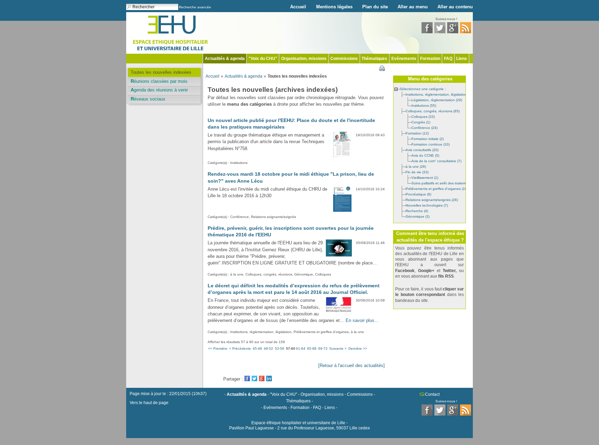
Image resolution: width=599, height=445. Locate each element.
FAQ (448, 58)
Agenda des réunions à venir (159, 90)
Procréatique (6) (418, 194)
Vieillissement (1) (424, 177)
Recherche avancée (195, 7)
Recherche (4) (417, 210)
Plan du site (375, 6)
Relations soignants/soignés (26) (432, 199)
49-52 (268, 348)
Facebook (247, 378)
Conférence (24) (424, 127)
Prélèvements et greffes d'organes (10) (437, 188)
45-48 (257, 348)
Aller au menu (413, 6)
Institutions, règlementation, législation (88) (440, 94)
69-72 (323, 348)
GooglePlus (261, 378)
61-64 (300, 348)
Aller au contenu (455, 6)
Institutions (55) (423, 105)
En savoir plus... (362, 320)
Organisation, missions (304, 58)
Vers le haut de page (149, 403)
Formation (430, 58)
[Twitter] (439, 31)
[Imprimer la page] (382, 68)
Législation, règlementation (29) (436, 100)
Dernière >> (357, 348)
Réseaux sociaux (148, 99)
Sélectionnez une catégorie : (423, 88)
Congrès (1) (420, 122)
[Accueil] (170, 32)
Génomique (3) (417, 216)
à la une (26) (416, 166)
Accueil (298, 6)
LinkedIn (269, 378)
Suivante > (338, 348)
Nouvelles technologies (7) (427, 205)
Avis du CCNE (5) (425, 155)
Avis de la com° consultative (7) (436, 161)
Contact (432, 394)
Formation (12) (417, 133)
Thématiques (374, 58)
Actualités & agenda (225, 58)
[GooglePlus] (452, 31)
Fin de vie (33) (417, 172)
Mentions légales (334, 6)
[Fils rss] (465, 31)
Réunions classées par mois (159, 81)
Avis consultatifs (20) (422, 149)
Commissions (344, 58)
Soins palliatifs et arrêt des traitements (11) (445, 183)
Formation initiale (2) (427, 138)
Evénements (403, 58)
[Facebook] (427, 31)
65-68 (311, 348)
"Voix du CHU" (263, 58)
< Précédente (240, 348)
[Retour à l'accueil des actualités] (351, 365)
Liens (461, 58)
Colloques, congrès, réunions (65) (433, 111)
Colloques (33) (423, 116)
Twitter (254, 378)
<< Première (217, 348)
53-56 (279, 348)
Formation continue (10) (430, 144)
